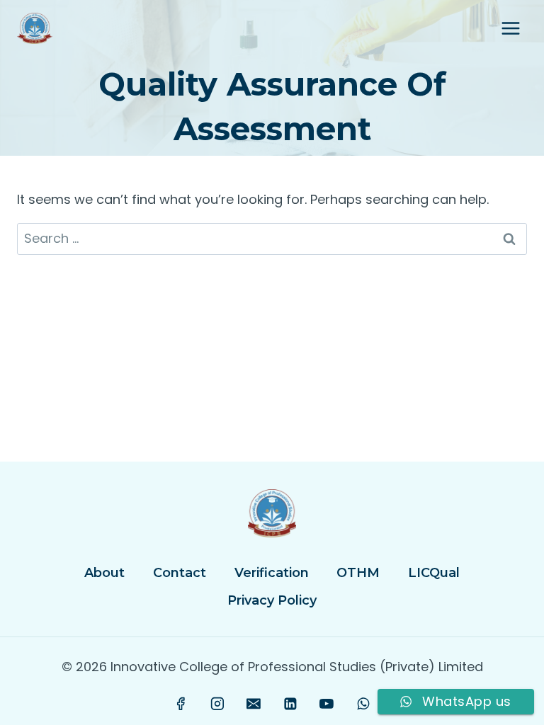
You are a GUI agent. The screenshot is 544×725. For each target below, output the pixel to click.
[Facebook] (181, 704)
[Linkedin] (290, 704)
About (104, 573)
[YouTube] (326, 704)
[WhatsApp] (363, 704)
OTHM (358, 573)
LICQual (434, 573)
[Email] (253, 704)
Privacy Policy (272, 600)
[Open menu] (510, 27)
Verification (271, 573)
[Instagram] (217, 704)
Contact (179, 573)
